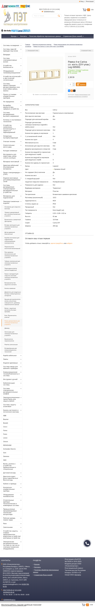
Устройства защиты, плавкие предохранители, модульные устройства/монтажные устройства (12, 534)
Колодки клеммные (10, 151)
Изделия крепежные (10, 363)
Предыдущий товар (32, 50)
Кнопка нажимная (10, 288)
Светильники (8, 527)
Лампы (5, 359)
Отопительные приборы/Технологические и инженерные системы (11, 502)
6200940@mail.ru (49, 11)
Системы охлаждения (11, 45)
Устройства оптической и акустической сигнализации (11, 78)
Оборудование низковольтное (8, 495)
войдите (69, 243)
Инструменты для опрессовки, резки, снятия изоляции (10, 156)
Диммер (7, 328)
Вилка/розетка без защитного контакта (11, 283)
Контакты (37, 567)
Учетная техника (9, 141)
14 (56, 9)
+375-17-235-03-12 (70, 26)
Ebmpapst (6, 54)
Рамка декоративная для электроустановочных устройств (12, 322)
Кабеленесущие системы (9, 384)
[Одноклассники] (72, 91)
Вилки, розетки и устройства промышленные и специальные (9, 466)
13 (54, 9)
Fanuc (5, 430)
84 (58, 9)
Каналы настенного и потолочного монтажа (11, 411)
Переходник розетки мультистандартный (11, 269)
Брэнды (37, 564)
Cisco (5, 427)
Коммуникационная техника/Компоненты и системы (11, 374)
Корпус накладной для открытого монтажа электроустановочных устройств (11, 276)
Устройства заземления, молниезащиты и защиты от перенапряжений (9, 128)
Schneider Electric (9, 449)
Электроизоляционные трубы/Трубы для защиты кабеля (11, 399)
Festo (5, 434)
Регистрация (90, 1)
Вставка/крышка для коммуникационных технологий (11, 350)
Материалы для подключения (9, 197)
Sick (4, 453)
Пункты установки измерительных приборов (9, 96)
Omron (5, 441)
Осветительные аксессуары (8, 146)
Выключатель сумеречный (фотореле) (13, 220)
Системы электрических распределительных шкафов (10, 391)
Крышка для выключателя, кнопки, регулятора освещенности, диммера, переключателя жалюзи (13, 301)
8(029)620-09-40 (8, 592)
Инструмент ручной (10, 379)
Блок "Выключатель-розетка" (11, 316)
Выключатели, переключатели (9, 340)
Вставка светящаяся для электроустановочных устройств (12, 226)
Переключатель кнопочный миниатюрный (12, 247)
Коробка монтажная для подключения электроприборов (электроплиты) (12, 240)
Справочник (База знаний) (43, 575)
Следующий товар (86, 50)
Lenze (5, 438)
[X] (74, 91)
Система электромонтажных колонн (10, 60)
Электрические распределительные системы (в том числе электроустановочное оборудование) (11, 545)
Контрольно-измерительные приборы (9, 489)
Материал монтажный (11, 161)
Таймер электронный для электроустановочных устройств (12, 262)
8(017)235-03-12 (45, 9)
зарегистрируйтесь (56, 243)
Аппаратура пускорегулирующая (10, 137)
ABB (4, 416)
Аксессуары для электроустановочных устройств (11, 333)
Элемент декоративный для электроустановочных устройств (12, 214)
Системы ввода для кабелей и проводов (10, 367)
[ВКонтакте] (69, 91)
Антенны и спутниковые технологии (12, 120)
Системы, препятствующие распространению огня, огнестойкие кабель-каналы (11, 87)
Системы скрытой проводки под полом (10, 50)
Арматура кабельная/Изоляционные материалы (11, 167)
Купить (82, 84)
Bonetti (5, 423)
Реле (5, 523)
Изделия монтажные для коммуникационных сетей (11, 179)
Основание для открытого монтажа (12, 207)
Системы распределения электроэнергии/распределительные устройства (10, 188)
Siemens (6, 456)
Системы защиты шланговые (9, 405)
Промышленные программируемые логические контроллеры (10, 511)
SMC (5, 460)
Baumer (6, 419)
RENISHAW (7, 445)
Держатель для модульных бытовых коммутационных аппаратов (13, 293)
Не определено (8, 102)
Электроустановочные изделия (11, 202)
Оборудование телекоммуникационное (11, 72)
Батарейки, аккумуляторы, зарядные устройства (11, 107)
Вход (82, 1)
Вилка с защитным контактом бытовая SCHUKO (10, 309)
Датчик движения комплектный (10, 233)
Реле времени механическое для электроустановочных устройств (11, 254)
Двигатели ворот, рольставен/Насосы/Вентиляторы (10, 478)
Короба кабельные (10, 355)
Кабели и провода (9, 484)
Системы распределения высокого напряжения (11, 114)
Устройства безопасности (8, 66)
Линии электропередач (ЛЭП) (11, 173)
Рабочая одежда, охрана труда (9, 519)
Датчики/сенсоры (9, 473)
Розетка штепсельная (11, 344)
